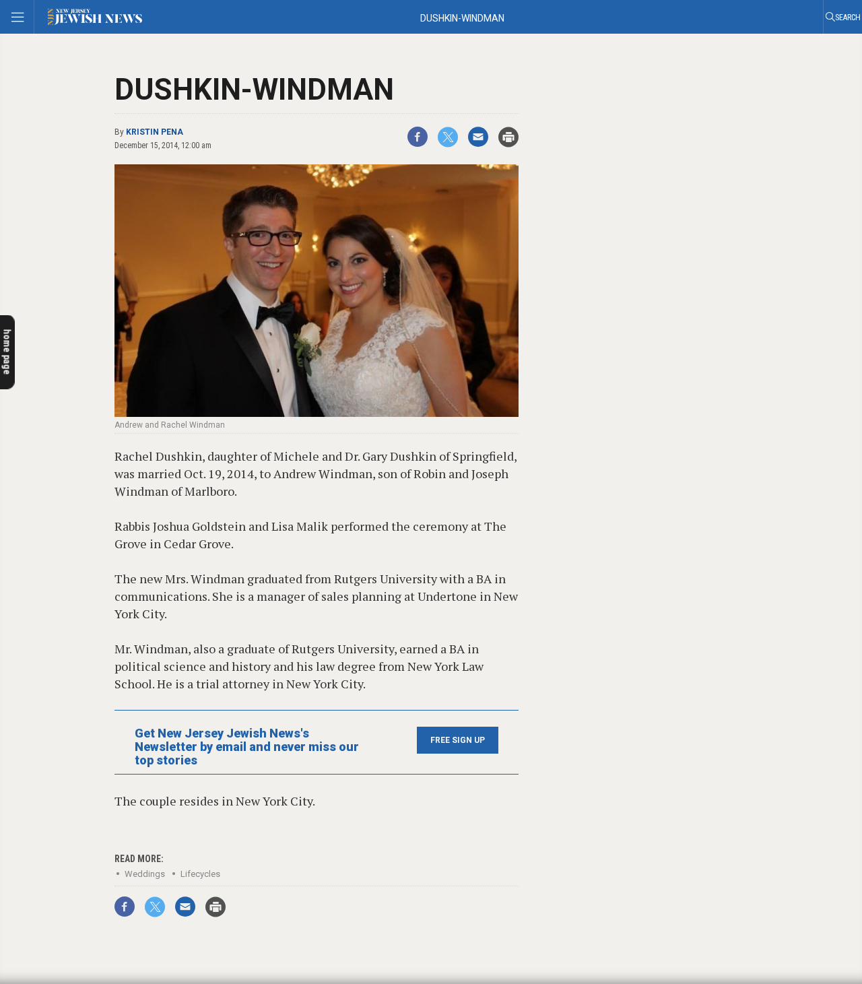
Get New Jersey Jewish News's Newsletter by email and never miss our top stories (247, 747)
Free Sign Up (457, 740)
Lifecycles (200, 874)
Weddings (145, 874)
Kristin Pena (154, 132)
